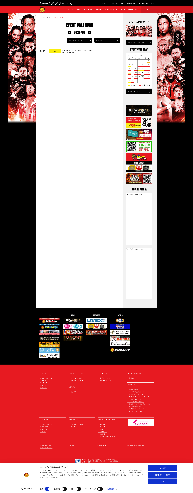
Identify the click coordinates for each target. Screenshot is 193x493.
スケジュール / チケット (136, 42)
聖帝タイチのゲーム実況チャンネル (140, 404)
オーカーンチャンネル (136, 411)
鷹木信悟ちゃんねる (135, 406)
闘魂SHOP (132, 378)
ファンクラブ (114, 3)
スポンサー (104, 3)
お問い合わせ (103, 445)
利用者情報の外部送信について (136, 445)
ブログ (123, 3)
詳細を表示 (110, 489)
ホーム (46, 17)
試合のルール (75, 427)
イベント (44, 385)
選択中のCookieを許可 (162, 475)
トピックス (45, 380)
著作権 (72, 445)
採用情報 (102, 434)
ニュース (70, 10)
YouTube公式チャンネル (136, 392)
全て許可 (163, 468)
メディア (44, 383)
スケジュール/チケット (84, 10)
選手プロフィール (111, 10)
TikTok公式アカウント (136, 394)
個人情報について (47, 445)
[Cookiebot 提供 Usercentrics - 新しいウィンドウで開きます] (26, 489)
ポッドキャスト (132, 3)
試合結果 (99, 10)
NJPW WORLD (133, 389)
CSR (152, 3)
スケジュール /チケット (78, 378)
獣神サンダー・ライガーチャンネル (140, 397)
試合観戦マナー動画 (77, 424)
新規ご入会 (45, 427)
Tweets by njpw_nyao (134, 249)
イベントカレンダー (135, 92)
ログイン (44, 429)
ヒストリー (103, 427)
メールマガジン (143, 3)
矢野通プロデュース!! (135, 399)
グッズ (44, 388)
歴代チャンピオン (105, 380)
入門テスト (103, 431)
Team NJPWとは (47, 424)
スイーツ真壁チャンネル (136, 401)
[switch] (64, 489)
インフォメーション (48, 378)
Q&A (43, 431)
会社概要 (102, 424)
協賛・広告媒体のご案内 (107, 436)
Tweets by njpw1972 (134, 194)
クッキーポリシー (47, 448)
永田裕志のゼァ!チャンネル (137, 409)
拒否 (162, 481)
